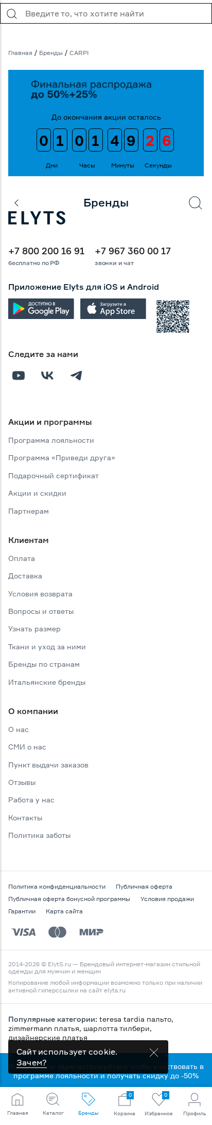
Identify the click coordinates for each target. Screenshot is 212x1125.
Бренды (51, 53)
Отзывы (22, 782)
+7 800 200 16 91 (46, 250)
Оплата (21, 558)
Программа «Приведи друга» (61, 457)
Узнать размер (34, 628)
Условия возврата (40, 593)
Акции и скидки (37, 493)
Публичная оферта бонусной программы (69, 899)
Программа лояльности (51, 440)
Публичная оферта (144, 886)
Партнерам (28, 511)
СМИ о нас (27, 746)
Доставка (25, 575)
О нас (18, 729)
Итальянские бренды (46, 682)
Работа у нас (31, 799)
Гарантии (22, 911)
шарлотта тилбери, (117, 1028)
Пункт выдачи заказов (48, 764)
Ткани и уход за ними (47, 646)
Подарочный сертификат (53, 475)
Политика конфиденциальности (56, 886)
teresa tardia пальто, (136, 1019)
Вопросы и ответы (41, 611)
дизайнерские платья (47, 1037)
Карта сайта (64, 911)
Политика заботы (39, 835)
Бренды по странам (44, 664)
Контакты (25, 817)
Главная (20, 53)
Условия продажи (167, 899)
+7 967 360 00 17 (133, 250)
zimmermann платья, (45, 1028)
